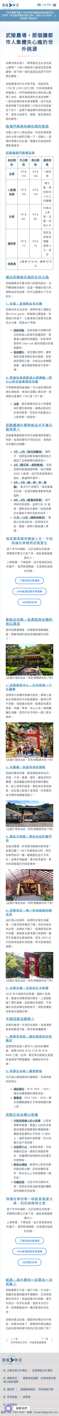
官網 (22, 678)
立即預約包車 (29, 602)
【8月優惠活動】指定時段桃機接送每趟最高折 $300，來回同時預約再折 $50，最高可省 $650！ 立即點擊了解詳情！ (29, 15)
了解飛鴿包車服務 (29, 580)
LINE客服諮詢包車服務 (29, 591)
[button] (54, 4)
